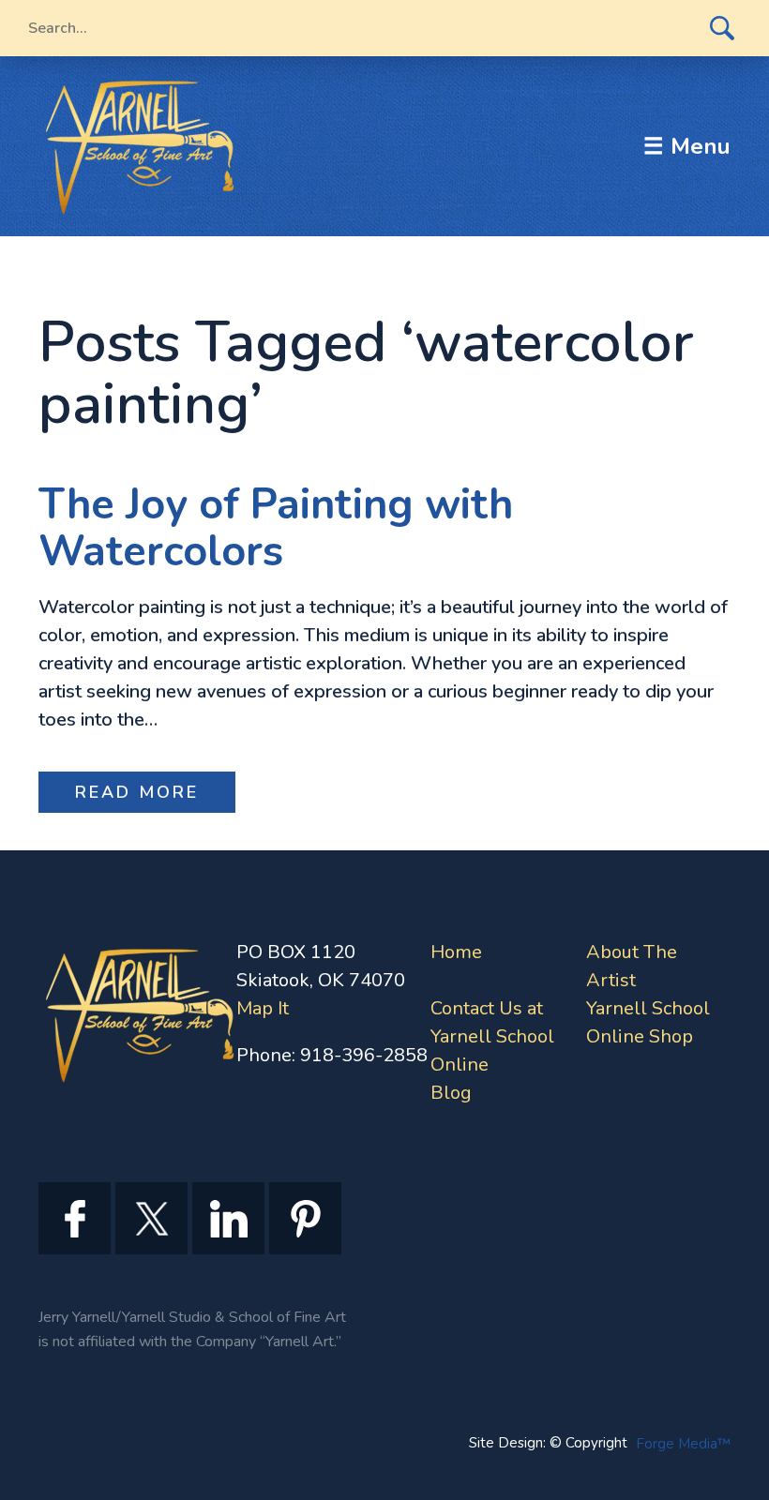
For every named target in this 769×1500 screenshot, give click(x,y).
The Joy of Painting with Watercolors (275, 528)
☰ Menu (687, 146)
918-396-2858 (364, 1055)
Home (456, 952)
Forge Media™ (683, 1443)
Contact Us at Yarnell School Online (492, 1036)
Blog (451, 1092)
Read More (137, 792)
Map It (262, 1008)
